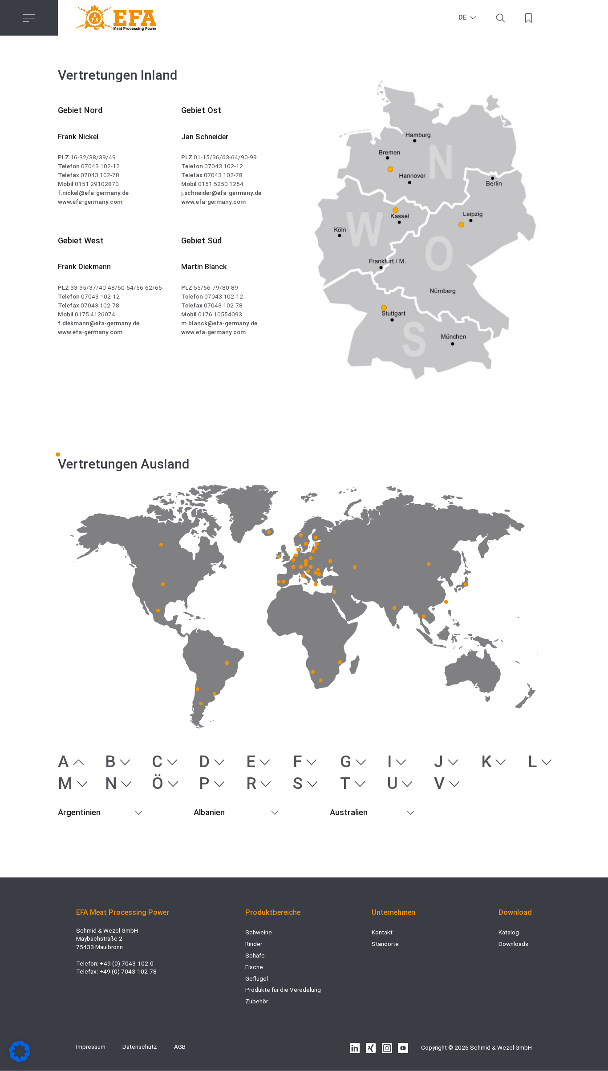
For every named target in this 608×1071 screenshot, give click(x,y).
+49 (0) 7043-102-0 (127, 963)
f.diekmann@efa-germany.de (98, 323)
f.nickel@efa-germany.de (93, 193)
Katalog (509, 932)
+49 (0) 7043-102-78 (128, 971)
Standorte (385, 944)
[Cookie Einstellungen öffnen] (19, 1060)
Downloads (513, 944)
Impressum (90, 1046)
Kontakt (382, 932)
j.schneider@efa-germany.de (221, 193)
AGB (180, 1046)
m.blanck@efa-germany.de (219, 323)
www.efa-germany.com (90, 201)
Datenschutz (139, 1046)
